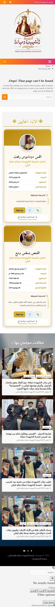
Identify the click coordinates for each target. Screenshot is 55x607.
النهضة (22, 523)
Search (5, 97)
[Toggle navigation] (50, 62)
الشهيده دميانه (33, 523)
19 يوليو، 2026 (45, 391)
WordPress (36, 562)
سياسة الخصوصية (39, 558)
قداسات (39, 376)
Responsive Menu (10, 2)
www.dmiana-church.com (28, 219)
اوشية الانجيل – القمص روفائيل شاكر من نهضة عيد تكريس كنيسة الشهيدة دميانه (28, 435)
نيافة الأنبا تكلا (29, 376)
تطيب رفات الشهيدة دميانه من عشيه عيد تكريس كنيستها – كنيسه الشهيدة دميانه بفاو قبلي (28, 483)
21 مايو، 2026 (46, 440)
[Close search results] (52, 578)
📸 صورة (19, 210)
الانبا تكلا (47, 376)
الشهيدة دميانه (45, 523)
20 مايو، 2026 (46, 536)
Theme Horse (24, 558)
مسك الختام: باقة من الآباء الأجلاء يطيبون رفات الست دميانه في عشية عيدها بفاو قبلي (28, 531)
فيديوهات (46, 427)
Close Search (49, 602)
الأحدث (42, 590)
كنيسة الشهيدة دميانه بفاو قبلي (28, 391)
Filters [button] (49, 587)
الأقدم (33, 590)
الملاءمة (50, 590)
